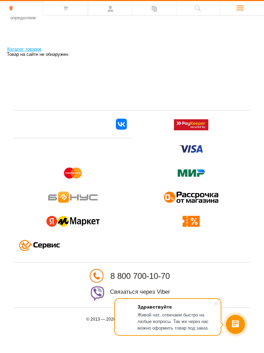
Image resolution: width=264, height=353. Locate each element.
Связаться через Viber (140, 292)
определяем (23, 17)
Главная (3, 48)
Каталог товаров (24, 49)
